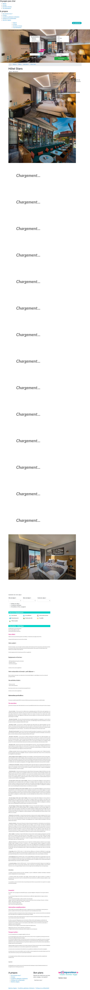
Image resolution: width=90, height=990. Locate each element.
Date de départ (34, 48)
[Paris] (62, 37)
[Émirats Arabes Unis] (35, 41)
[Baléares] (35, 38)
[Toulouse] (62, 41)
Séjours (4, 3)
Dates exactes (34, 51)
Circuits (4, 5)
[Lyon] (62, 39)
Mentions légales (7, 20)
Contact (5, 15)
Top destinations (7, 8)
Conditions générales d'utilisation (11, 17)
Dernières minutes (7, 6)
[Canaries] (35, 39)
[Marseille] (62, 38)
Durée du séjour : (42, 598)
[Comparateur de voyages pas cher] (10, 64)
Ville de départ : (12, 598)
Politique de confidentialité (9, 18)
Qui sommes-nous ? (7, 13)
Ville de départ (50, 37)
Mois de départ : (27, 598)
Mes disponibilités (35, 49)
